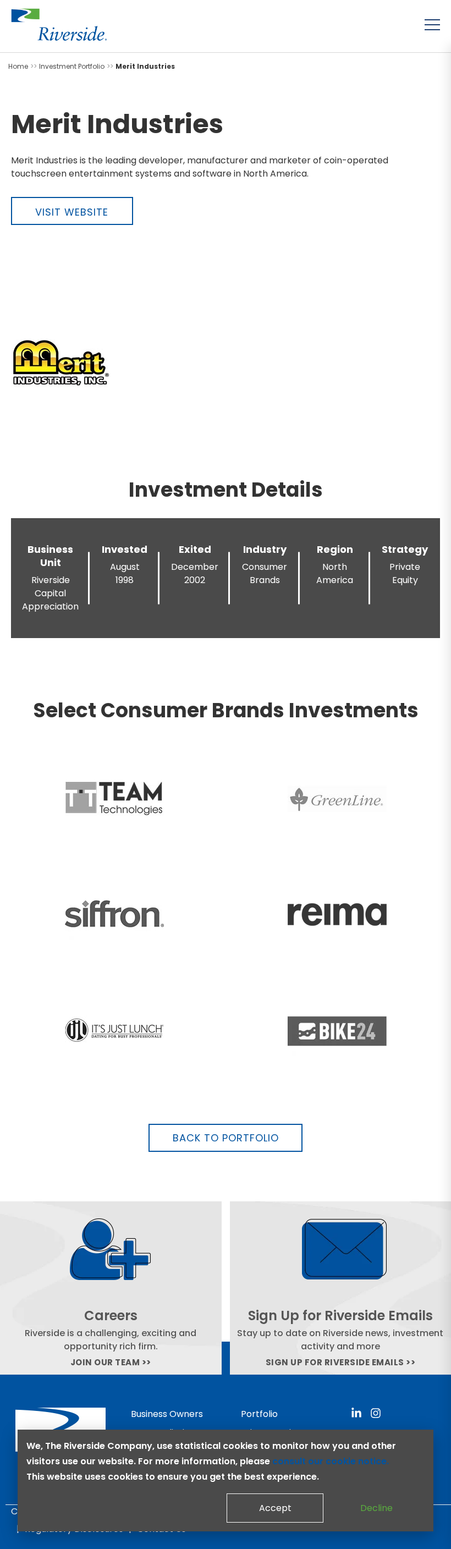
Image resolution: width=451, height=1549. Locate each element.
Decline (376, 1508)
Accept (275, 1508)
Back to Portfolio (226, 1138)
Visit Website (71, 212)
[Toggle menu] (432, 24)
